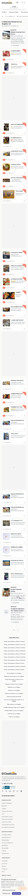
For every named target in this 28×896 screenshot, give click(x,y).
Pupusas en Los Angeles (14, 690)
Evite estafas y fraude (7, 816)
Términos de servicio (7, 811)
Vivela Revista (5, 853)
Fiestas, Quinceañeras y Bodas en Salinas (14, 669)
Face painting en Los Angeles (14, 673)
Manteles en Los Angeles (14, 687)
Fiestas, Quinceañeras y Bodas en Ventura (14, 641)
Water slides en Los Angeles (14, 704)
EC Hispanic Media (6, 834)
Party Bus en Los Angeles (14, 713)
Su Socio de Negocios (7, 842)
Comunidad (4, 861)
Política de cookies (6, 822)
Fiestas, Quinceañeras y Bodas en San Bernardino (14, 647)
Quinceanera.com (6, 837)
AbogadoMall (5, 848)
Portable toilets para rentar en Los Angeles (14, 707)
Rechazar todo (6, 893)
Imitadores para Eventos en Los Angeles (14, 676)
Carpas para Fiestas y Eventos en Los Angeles (14, 680)
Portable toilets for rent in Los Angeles (14, 710)
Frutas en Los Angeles (14, 716)
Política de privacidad (7, 819)
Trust (3, 814)
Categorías (4, 869)
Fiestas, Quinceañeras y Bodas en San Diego (14, 657)
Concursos (4, 863)
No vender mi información (8, 827)
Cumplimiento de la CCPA (8, 824)
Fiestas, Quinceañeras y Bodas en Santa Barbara (14, 666)
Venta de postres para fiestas (14, 696)
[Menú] (23, 2)
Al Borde (4, 850)
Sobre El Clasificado (7, 803)
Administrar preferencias (8, 890)
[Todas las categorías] (17, 2)
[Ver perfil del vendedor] (4, 51)
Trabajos (4, 808)
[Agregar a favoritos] (24, 59)
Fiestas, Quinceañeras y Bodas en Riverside (14, 654)
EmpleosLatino (5, 840)
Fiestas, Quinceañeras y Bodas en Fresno (14, 663)
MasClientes (5, 845)
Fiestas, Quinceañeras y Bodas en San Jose (14, 644)
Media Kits (4, 806)
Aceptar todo (16, 893)
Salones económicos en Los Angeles (14, 693)
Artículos (4, 866)
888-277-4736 (8, 783)
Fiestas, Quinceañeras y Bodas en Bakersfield (14, 650)
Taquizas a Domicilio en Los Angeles (14, 684)
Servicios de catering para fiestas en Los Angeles (14, 700)
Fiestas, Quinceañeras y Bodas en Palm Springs (14, 660)
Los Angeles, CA (11, 16)
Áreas (3, 871)
